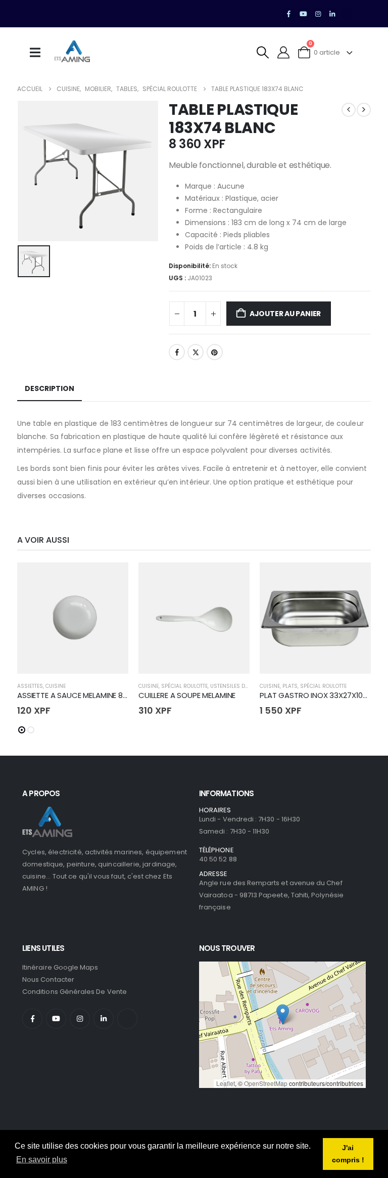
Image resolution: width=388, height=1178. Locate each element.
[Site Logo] (72, 52)
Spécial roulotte (184, 686)
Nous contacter (48, 979)
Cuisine (55, 686)
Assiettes (30, 686)
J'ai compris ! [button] (348, 1154)
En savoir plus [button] (41, 1159)
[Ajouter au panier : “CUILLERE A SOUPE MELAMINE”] (233, 579)
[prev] (349, 110)
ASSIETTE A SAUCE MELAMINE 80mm (79, 695)
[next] (364, 110)
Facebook (177, 352)
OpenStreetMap (265, 1083)
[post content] (72, 618)
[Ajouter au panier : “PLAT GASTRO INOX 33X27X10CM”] (354, 579)
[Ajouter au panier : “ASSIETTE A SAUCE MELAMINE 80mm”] (112, 579)
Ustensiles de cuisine (239, 686)
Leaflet (225, 1083)
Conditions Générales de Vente (74, 991)
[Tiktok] (346, 13)
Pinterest (215, 352)
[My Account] (283, 52)
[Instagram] (317, 13)
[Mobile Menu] (38, 52)
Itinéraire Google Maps (60, 967)
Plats (290, 686)
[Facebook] (289, 13)
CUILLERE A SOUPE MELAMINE (186, 695)
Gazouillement (195, 352)
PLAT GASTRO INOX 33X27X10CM (317, 695)
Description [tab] (49, 388)
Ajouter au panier (285, 314)
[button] (263, 52)
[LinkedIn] (332, 13)
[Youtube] (303, 13)
